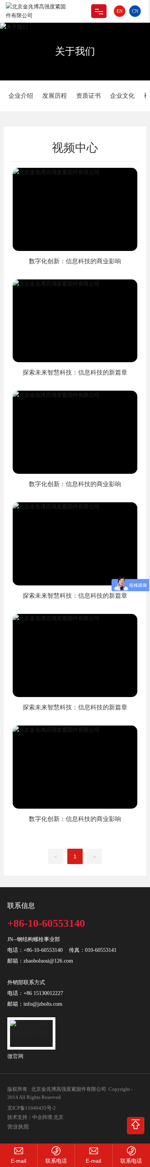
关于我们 (75, 51)
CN (135, 11)
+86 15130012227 (43, 993)
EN (120, 11)
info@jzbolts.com (42, 1004)
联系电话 (56, 1161)
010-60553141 (101, 950)
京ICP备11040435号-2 (31, 1108)
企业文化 (122, 95)
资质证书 (88, 95)
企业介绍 (20, 95)
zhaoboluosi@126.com (48, 961)
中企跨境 (42, 1117)
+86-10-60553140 (46, 923)
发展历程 (54, 95)
